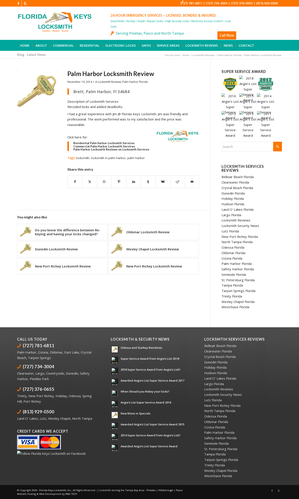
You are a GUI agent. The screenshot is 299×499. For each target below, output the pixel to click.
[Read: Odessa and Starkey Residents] (115, 349)
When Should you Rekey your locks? (145, 391)
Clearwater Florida (235, 182)
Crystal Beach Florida (237, 188)
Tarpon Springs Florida (238, 290)
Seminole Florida (234, 274)
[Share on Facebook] (75, 182)
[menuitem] (24, 45)
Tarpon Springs (39, 358)
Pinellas (150, 490)
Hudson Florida (233, 204)
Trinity (22, 396)
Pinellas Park (39, 379)
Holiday (61, 396)
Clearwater (25, 373)
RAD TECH (71, 493)
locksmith (82, 158)
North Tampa (82, 418)
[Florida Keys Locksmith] (68, 25)
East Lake (71, 352)
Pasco (179, 490)
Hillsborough (165, 490)
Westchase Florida (235, 307)
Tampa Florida (232, 285)
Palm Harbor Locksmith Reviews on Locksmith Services (111, 149)
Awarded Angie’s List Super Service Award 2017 (152, 380)
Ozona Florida (232, 258)
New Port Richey (41, 396)
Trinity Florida (232, 296)
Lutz (43, 418)
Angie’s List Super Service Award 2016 (146, 402)
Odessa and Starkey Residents (141, 348)
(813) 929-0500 (267, 3)
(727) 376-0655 (242, 3)
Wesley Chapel (59, 418)
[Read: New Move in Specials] (115, 415)
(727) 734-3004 (216, 3)
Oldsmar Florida (233, 253)
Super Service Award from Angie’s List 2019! (150, 359)
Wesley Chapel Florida (238, 301)
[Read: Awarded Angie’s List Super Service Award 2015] (115, 426)
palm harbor (136, 158)
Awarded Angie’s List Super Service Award (149, 446)
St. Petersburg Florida (238, 280)
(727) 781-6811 (191, 3)
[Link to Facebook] (18, 3)
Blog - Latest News (31, 54)
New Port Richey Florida (240, 236)
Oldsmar (56, 352)
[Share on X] (90, 182)
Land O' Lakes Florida (237, 209)
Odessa (75, 396)
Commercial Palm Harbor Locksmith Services (104, 146)
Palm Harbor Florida (135, 82)
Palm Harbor (26, 352)
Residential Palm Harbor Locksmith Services (104, 143)
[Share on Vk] (163, 182)
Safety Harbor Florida (238, 269)
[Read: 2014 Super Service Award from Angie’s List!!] (115, 437)
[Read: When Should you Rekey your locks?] (115, 393)
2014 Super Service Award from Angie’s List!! (150, 435)
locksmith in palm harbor (108, 158)
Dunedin (72, 373)
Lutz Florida (230, 231)
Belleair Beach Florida (238, 177)
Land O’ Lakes (27, 418)
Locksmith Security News (240, 225)
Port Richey (32, 401)
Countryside (55, 373)
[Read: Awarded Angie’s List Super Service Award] (115, 448)
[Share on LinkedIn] (133, 182)
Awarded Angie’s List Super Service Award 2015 (152, 424)
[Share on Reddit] (177, 182)
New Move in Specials (135, 413)
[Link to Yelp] (25, 3)
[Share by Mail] (192, 182)
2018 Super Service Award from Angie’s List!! (150, 370)
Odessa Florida (233, 247)
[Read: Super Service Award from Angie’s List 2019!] (115, 360)
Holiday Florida (233, 198)
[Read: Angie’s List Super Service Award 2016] (115, 404)
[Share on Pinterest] (119, 182)
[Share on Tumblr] (148, 182)
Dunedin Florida (233, 193)
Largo (39, 373)
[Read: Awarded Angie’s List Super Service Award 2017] (115, 382)
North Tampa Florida (237, 242)
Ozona (43, 352)
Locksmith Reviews (109, 82)
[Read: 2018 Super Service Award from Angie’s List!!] (115, 371)
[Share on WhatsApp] (104, 182)
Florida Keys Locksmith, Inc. (55, 490)
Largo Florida (231, 215)
